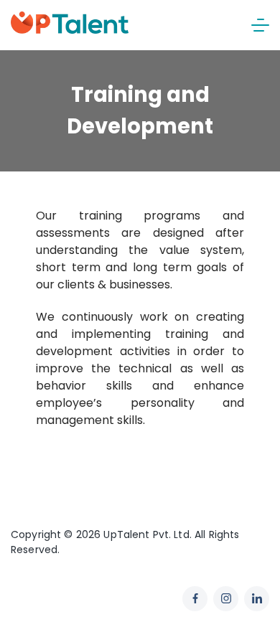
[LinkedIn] (256, 598)
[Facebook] (194, 598)
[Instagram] (225, 598)
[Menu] (260, 25)
